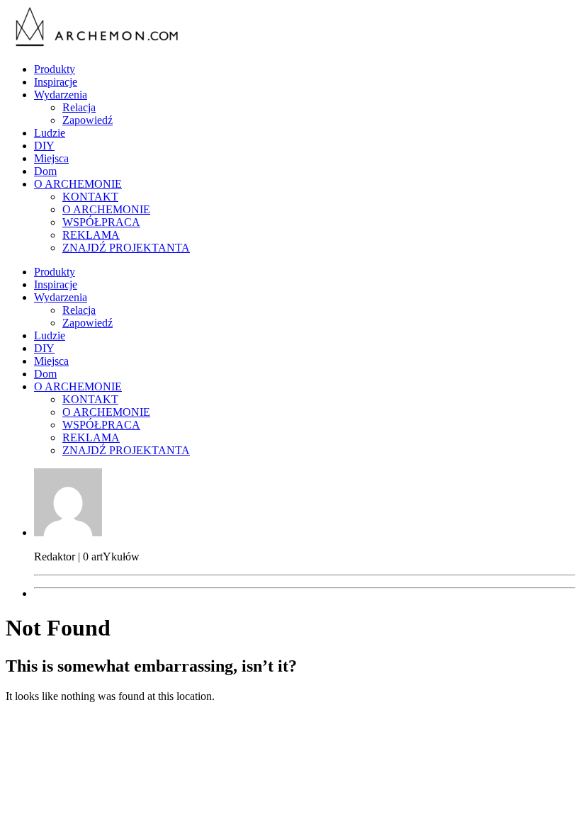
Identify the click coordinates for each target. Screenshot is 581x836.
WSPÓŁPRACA (101, 222)
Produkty (54, 69)
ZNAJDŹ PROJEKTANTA (126, 248)
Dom (45, 171)
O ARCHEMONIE (78, 184)
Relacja (79, 107)
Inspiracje (55, 82)
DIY (44, 146)
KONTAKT (90, 197)
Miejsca (51, 158)
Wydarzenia (60, 95)
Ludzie (49, 133)
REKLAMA (91, 235)
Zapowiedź (87, 120)
